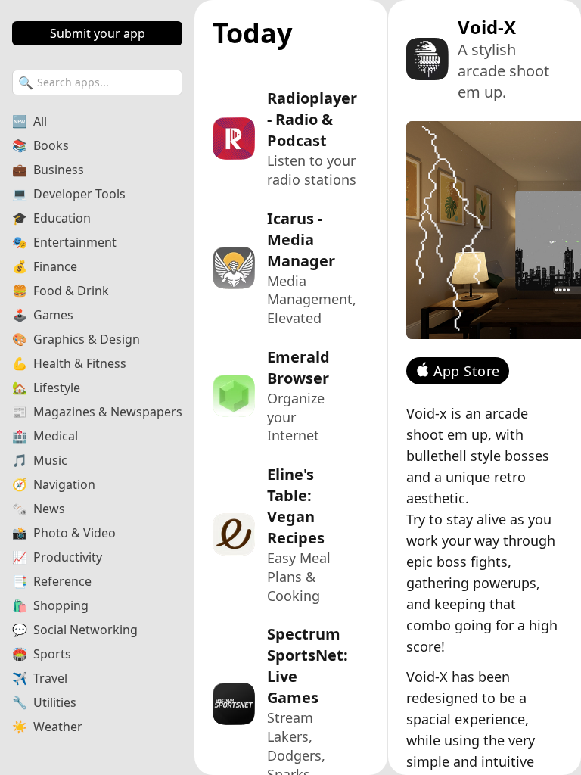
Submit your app (97, 33)
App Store (466, 371)
